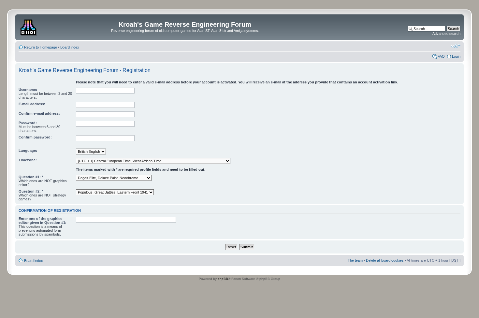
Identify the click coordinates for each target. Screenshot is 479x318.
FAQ (441, 56)
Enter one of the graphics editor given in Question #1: (42, 220)
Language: (28, 150)
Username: (28, 90)
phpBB (223, 279)
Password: (28, 123)
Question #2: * (31, 191)
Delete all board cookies (385, 260)
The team (355, 260)
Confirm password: (35, 137)
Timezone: (28, 160)
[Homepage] (29, 26)
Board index (69, 47)
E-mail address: (32, 104)
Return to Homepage (40, 47)
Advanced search (446, 34)
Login (456, 56)
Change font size (455, 46)
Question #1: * (31, 177)
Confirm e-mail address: (39, 113)
